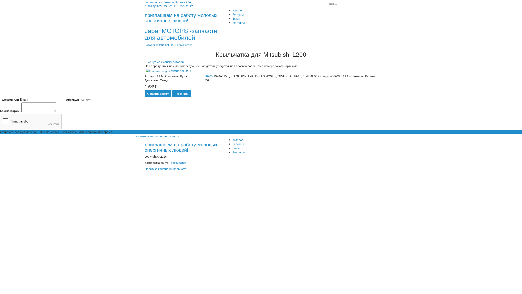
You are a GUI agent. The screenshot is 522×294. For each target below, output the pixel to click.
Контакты (238, 22)
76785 (209, 76)
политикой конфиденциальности (157, 136)
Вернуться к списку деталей (164, 62)
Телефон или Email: (14, 99)
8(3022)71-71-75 (156, 6)
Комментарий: (10, 111)
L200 (173, 45)
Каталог (237, 10)
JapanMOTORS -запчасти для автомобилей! (181, 34)
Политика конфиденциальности (166, 169)
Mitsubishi (163, 45)
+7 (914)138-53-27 (180, 6)
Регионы (238, 14)
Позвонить (181, 93)
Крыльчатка (184, 45)
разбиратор (178, 162)
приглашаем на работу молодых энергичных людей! (181, 147)
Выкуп (236, 18)
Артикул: (72, 99)
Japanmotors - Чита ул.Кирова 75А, (168, 2)
